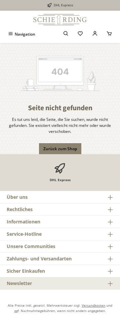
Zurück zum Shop (60, 149)
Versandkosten (93, 305)
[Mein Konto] (95, 34)
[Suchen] (66, 34)
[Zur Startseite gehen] (60, 19)
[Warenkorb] (109, 34)
